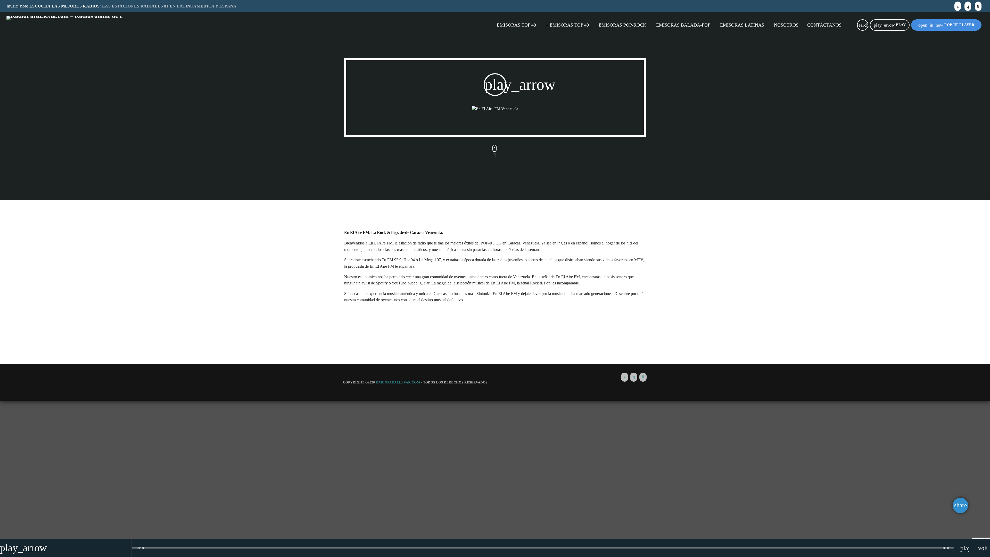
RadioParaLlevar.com (398, 382)
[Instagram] (967, 6)
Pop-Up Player (946, 25)
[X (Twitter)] (957, 6)
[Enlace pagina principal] (64, 25)
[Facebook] (978, 6)
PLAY (890, 25)
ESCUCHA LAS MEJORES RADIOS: (122, 6)
